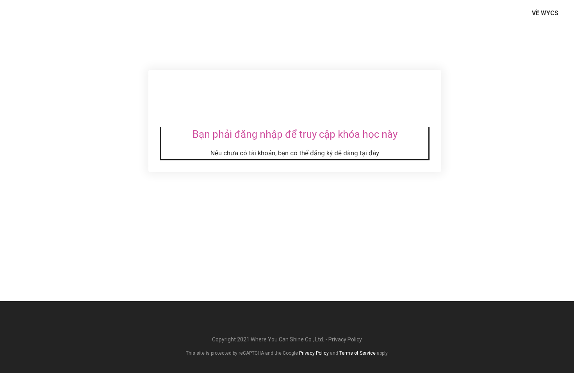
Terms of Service (357, 353)
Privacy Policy (345, 339)
